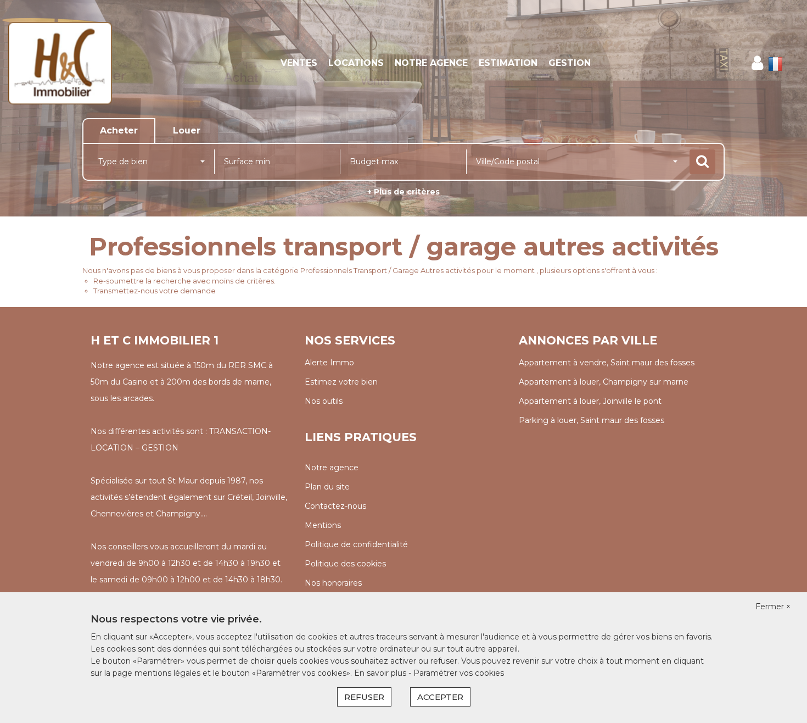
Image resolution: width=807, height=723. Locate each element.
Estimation (508, 63)
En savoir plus (381, 673)
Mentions (323, 525)
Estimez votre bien (341, 382)
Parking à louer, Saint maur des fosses (591, 420)
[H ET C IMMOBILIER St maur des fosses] (72, 63)
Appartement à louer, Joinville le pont (590, 401)
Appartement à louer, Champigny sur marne (603, 382)
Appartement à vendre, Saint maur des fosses (606, 363)
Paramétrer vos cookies (458, 673)
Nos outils (324, 401)
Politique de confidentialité (356, 544)
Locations (356, 63)
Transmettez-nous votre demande (154, 290)
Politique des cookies (345, 564)
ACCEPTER (440, 697)
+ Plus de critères (403, 192)
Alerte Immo (329, 363)
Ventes (299, 63)
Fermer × (773, 606)
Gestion (569, 63)
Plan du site (327, 487)
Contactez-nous (335, 506)
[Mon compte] (757, 63)
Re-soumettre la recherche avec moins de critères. (184, 280)
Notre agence (431, 63)
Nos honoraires (333, 583)
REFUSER (364, 697)
